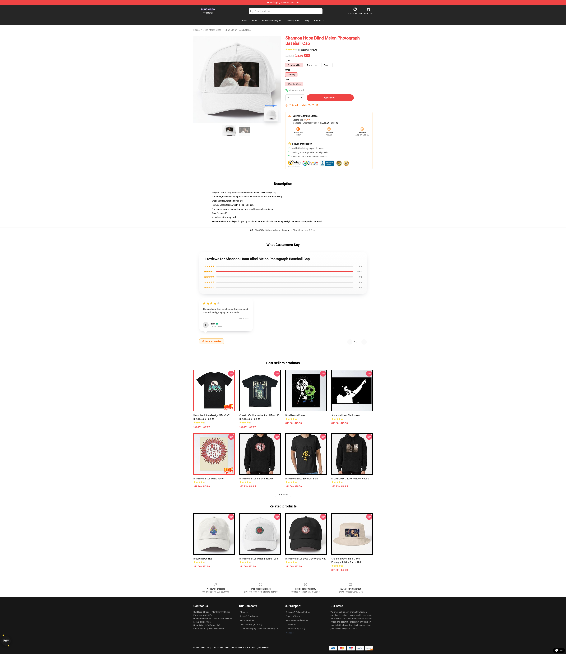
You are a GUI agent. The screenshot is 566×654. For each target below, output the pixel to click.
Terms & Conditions (249, 616)
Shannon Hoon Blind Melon (345, 415)
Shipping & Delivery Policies (298, 612)
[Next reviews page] (364, 342)
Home (196, 30)
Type (287, 60)
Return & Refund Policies (297, 620)
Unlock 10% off (6, 641)
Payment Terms (293, 616)
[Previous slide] (198, 80)
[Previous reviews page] (349, 342)
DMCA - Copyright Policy (251, 624)
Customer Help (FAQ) (295, 628)
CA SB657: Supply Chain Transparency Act (259, 628)
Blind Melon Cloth (212, 30)
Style (287, 70)
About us (244, 612)
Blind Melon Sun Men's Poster (208, 478)
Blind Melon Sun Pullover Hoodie (256, 478)
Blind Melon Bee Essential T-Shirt (302, 478)
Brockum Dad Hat (202, 558)
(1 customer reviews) (307, 50)
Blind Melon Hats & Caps (238, 30)
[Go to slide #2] (245, 130)
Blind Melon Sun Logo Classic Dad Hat (305, 558)
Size (287, 79)
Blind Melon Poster (295, 415)
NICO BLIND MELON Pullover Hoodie (350, 478)
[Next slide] (276, 80)
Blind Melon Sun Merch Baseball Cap (258, 558)
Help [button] (560, 650)
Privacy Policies (247, 620)
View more (283, 494)
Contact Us (291, 624)
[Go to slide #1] (229, 130)
